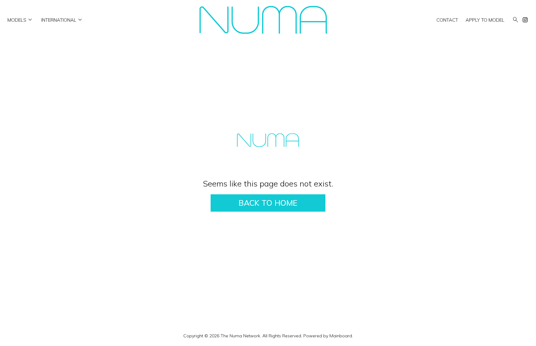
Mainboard (340, 336)
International (62, 20)
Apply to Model (485, 20)
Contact (447, 20)
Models (20, 20)
